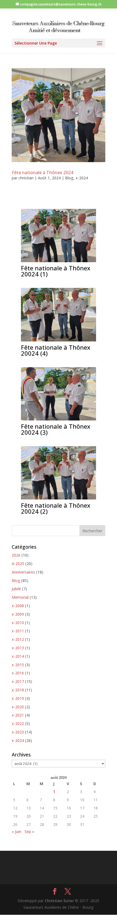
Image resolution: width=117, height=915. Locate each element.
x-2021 (18, 715)
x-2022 (18, 723)
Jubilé (16, 588)
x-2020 (18, 706)
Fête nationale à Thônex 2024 (42, 172)
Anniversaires (23, 572)
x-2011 (18, 630)
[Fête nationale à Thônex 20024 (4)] (58, 341)
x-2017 (18, 681)
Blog (69, 177)
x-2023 (18, 732)
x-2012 (18, 639)
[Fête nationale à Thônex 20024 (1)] (58, 262)
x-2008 (18, 605)
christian (26, 177)
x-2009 (18, 614)
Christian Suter (59, 900)
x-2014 (18, 656)
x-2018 (18, 689)
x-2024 (82, 177)
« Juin (16, 831)
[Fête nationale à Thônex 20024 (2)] (58, 499)
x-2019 (18, 698)
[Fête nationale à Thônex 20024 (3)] (58, 420)
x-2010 (18, 622)
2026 (16, 555)
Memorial (20, 597)
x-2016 (18, 673)
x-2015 (18, 664)
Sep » (29, 831)
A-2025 (18, 563)
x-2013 (18, 647)
